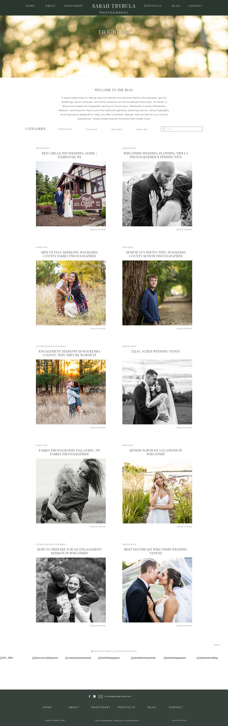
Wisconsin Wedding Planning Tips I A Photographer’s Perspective (156, 155)
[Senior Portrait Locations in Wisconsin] (157, 491)
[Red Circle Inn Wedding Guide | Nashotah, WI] (71, 193)
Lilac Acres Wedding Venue (156, 351)
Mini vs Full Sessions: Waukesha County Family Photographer (69, 254)
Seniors (127, 247)
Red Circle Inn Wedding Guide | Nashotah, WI (69, 155)
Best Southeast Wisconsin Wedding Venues (156, 551)
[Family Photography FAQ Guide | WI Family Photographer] (71, 491)
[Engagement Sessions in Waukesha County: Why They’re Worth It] (71, 392)
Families (41, 247)
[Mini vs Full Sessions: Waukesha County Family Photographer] (71, 292)
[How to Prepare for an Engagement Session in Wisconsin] (71, 590)
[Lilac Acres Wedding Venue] (157, 392)
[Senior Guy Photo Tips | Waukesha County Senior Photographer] (157, 292)
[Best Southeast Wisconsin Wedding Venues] (157, 590)
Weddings (43, 148)
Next (217, 645)
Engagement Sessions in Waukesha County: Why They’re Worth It (69, 353)
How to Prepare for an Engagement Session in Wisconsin (69, 551)
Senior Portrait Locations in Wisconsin (156, 452)
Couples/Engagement (51, 346)
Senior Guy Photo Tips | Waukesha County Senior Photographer (156, 254)
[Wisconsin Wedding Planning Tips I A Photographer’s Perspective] (157, 193)
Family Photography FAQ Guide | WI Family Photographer (69, 452)
